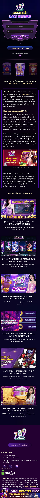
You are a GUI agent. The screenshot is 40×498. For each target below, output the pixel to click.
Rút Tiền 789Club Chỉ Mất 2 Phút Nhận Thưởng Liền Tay (18, 409)
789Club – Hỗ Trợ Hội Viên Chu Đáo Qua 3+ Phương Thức (18, 335)
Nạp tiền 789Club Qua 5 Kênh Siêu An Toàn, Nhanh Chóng (18, 223)
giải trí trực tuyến (27, 94)
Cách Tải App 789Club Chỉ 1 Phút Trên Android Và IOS (18, 372)
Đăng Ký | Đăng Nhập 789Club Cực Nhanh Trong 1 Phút (18, 260)
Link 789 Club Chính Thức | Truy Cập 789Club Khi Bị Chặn (18, 297)
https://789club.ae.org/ (30, 486)
